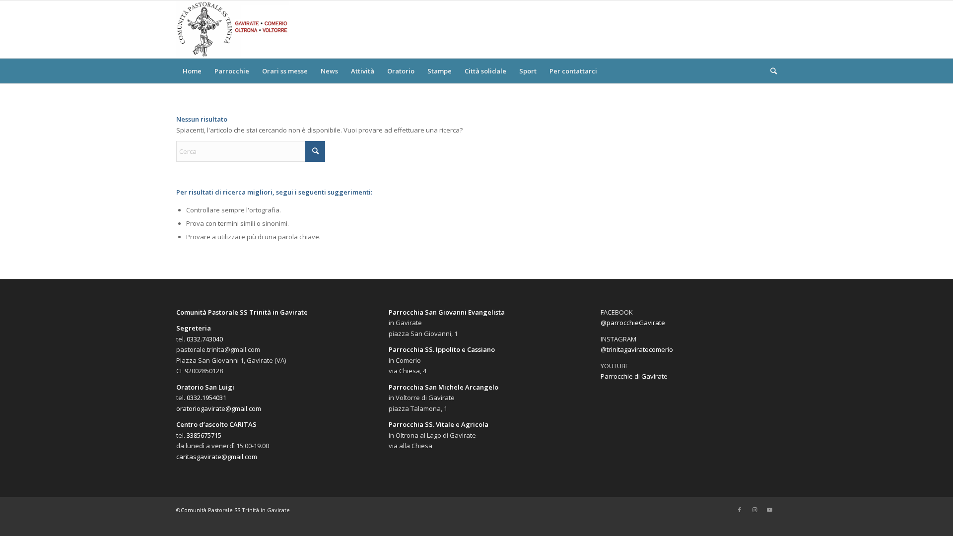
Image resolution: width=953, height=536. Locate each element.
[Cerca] (770, 71)
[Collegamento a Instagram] (754, 509)
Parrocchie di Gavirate (634, 376)
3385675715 (204, 435)
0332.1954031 (206, 397)
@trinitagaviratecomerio (637, 349)
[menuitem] (192, 71)
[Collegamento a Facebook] (739, 509)
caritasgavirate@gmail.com (216, 456)
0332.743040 (205, 339)
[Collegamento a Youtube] (769, 509)
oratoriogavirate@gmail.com (218, 408)
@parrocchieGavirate (633, 322)
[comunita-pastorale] (232, 29)
